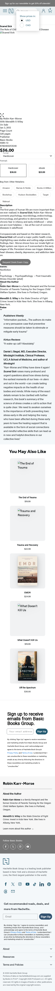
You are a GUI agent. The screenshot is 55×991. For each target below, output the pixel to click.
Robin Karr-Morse (12, 118)
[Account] (43, 11)
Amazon (6, 187)
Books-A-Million (44, 187)
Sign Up (41, 731)
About (6, 948)
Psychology (6, 275)
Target (45, 194)
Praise (3, 307)
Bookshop (7, 194)
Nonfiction (5, 269)
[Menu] (5, 10)
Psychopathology (24, 275)
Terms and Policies (13, 964)
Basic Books (6, 139)
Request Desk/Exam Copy (15, 262)
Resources (8, 956)
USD (28, 20)
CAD (28, 25)
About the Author (9, 281)
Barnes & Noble (23, 187)
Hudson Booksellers (27, 194)
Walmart (6, 201)
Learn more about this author (17, 828)
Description (6, 205)
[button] (27, 115)
